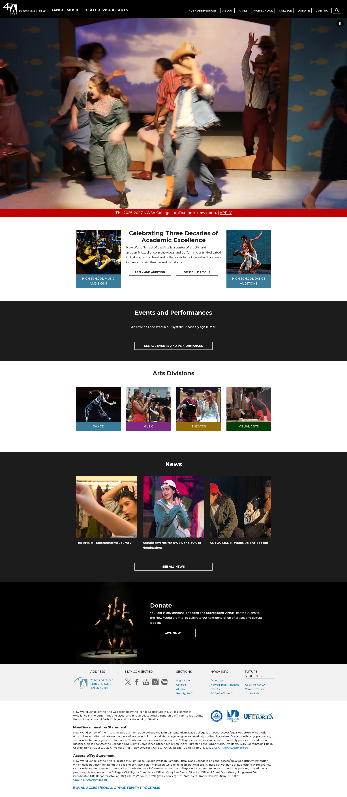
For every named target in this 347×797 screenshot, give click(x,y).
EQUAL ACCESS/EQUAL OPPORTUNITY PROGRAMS (116, 788)
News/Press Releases (225, 684)
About (227, 10)
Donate (304, 10)
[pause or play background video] (340, 21)
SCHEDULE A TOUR (197, 272)
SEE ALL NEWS (173, 566)
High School (263, 10)
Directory (217, 680)
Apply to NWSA (255, 684)
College (285, 10)
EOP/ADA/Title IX (222, 693)
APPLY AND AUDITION (150, 272)
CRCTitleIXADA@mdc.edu (231, 747)
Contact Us (252, 693)
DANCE (57, 10)
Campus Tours (254, 689)
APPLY (226, 213)
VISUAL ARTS (115, 10)
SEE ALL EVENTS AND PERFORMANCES (173, 346)
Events (215, 689)
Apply (243, 10)
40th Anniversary (203, 10)
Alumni (180, 689)
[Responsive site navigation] (345, 8)
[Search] (337, 10)
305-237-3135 (99, 687)
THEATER (91, 10)
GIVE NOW (173, 633)
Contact (323, 10)
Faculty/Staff (184, 693)
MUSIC (73, 10)
